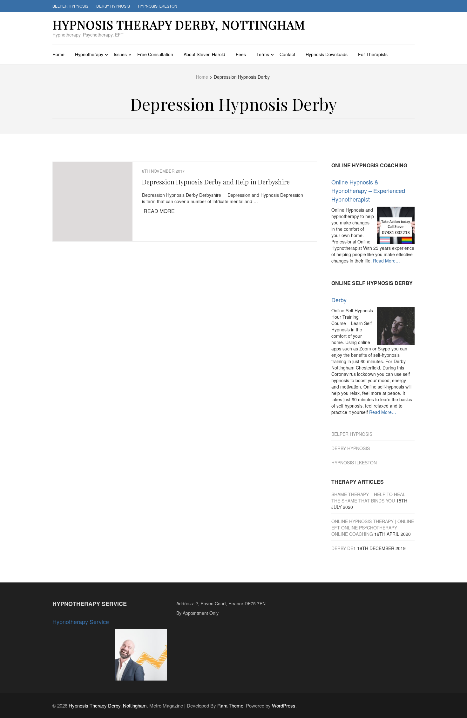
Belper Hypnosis (70, 6)
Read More (159, 211)
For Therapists (373, 54)
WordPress (283, 705)
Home (58, 54)
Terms (262, 54)
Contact (287, 54)
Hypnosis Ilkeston (157, 6)
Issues (120, 54)
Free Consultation (155, 54)
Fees (241, 54)
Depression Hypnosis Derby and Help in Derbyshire (216, 181)
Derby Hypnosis (113, 6)
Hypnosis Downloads (327, 54)
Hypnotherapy (89, 54)
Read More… (386, 260)
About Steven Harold (204, 54)
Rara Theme (230, 705)
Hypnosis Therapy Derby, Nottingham (178, 25)
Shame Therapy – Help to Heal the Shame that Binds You (368, 497)
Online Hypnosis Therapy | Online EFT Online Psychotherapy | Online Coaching (372, 527)
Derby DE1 (343, 548)
